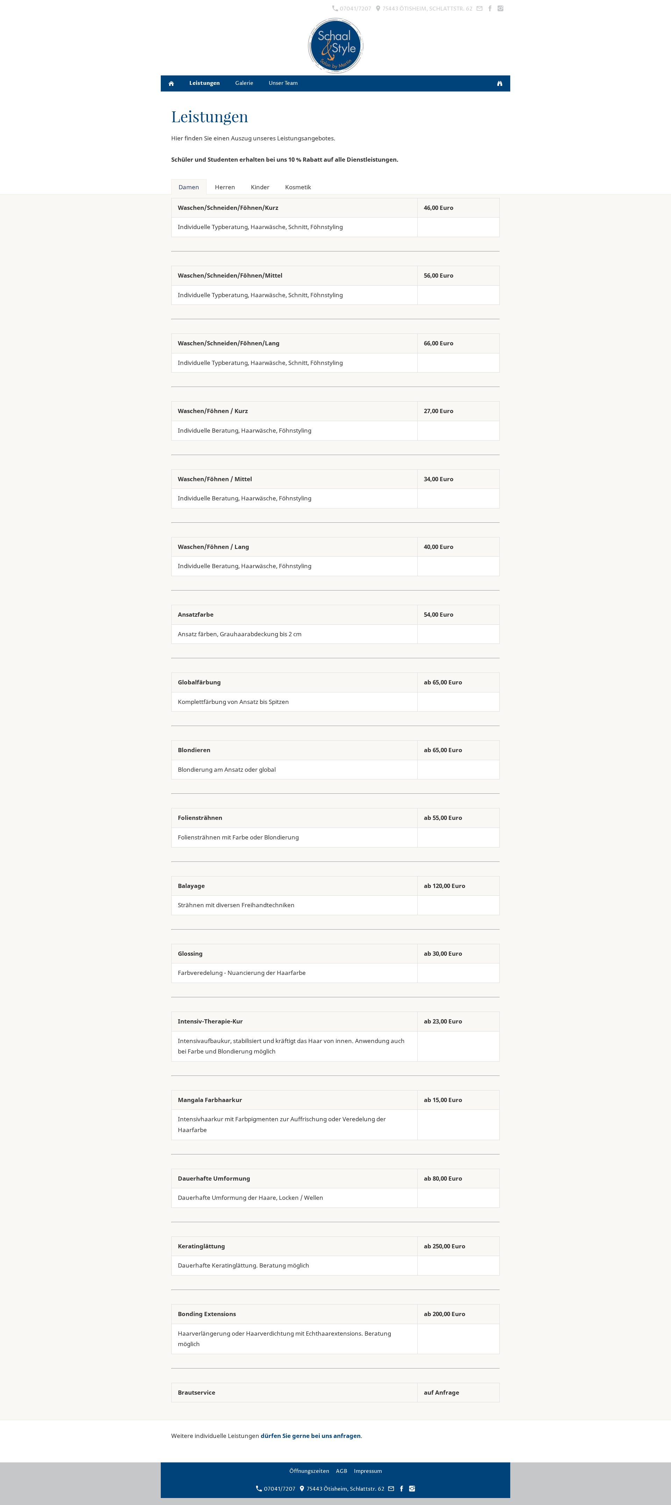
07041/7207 (355, 9)
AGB (341, 1471)
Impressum (368, 1471)
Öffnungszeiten (309, 1471)
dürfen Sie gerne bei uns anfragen (311, 1436)
